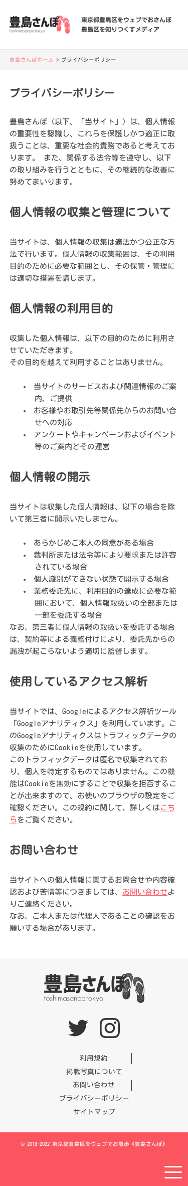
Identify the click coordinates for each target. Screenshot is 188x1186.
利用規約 (94, 1058)
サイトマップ (94, 1111)
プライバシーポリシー (94, 1098)
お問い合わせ (144, 892)
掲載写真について (94, 1071)
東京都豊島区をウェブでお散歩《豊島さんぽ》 (110, 1143)
